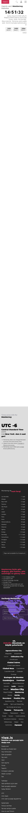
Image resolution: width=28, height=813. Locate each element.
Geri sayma (5, 763)
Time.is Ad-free (6, 806)
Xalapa (16, 722)
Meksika (7, 643)
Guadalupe (21, 680)
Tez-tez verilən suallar (8, 808)
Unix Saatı (4, 796)
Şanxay (3, 542)
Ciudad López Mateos (13, 665)
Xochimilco (8, 725)
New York (4, 501)
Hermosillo (6, 683)
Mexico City (17, 689)
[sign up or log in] (21, 2)
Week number (6, 774)
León (13, 686)
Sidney (3, 547)
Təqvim (3, 768)
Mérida (17, 695)
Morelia (10, 695)
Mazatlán (21, 686)
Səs (2, 776)
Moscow (3, 527)
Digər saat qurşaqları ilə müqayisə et (14, 553)
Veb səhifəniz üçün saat (9, 783)
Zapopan (18, 725)
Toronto (3, 504)
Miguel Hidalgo (7, 692)
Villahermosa (8, 722)
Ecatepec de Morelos (13, 677)
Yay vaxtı (4, 757)
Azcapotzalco (18, 653)
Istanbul (3, 524)
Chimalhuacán (14, 659)
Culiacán (20, 671)
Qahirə (3, 529)
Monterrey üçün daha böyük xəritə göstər (14, 612)
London (3, 514)
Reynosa (19, 701)
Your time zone (6, 752)
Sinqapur (4, 539)
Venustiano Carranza (10, 719)
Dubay (3, 532)
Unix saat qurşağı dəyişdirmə (11, 799)
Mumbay (4, 534)
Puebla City (19, 698)
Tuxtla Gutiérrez (20, 716)
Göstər (25, 32)
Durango (13, 674)
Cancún (6, 656)
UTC (2, 509)
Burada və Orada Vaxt (8, 749)
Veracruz (21, 719)
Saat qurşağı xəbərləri (8, 786)
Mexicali (5, 689)
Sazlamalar (5, 803)
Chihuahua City (17, 656)
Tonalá (4, 716)
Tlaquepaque (14, 713)
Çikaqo (3, 499)
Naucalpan (7, 698)
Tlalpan (5, 713)
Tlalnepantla (18, 710)
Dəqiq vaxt (5, 746)
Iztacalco (6, 686)
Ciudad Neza (8, 668)
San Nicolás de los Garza (14, 707)
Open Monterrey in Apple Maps (13, 618)
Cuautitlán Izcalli (9, 671)
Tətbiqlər (4, 781)
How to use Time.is (7, 811)
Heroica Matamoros (18, 683)
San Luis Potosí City (17, 704)
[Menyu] (25, 2)
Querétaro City (9, 701)
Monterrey (19, 692)
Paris (9, 29)
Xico (22, 722)
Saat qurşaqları (6, 754)
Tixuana (7, 710)
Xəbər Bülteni (6, 789)
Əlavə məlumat (6, 21)
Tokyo (23, 29)
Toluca (22, 713)
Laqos (3, 512)
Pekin (16, 29)
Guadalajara (8, 680)
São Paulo (4, 506)
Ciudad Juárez (13, 663)
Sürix (2, 519)
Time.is (5, 2)
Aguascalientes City (14, 651)
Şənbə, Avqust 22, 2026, (17, 16)
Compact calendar (7, 771)
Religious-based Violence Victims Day (15, 17)
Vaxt (2, 760)
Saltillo (6, 704)
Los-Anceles (5, 496)
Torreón (11, 716)
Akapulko (8, 653)
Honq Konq (4, 537)
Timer (3, 765)
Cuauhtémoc (20, 668)
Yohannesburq (5, 522)
